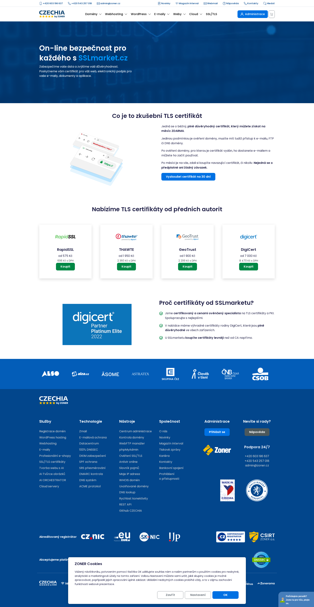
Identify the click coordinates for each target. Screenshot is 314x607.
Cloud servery (49, 486)
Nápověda (232, 3)
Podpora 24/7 (257, 447)
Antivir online (128, 462)
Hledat (270, 3)
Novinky (165, 3)
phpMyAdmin (128, 450)
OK (225, 595)
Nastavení (198, 595)
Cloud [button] (193, 14)
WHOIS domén (129, 480)
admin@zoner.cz (110, 3)
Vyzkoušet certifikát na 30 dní (188, 177)
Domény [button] (91, 14)
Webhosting (48, 443)
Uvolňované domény (134, 486)
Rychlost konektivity (133, 498)
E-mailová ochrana (93, 437)
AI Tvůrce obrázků (52, 474)
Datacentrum (89, 443)
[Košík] (272, 14)
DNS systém (87, 480)
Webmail (212, 3)
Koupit (65, 266)
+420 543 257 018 (81, 3)
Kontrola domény (131, 437)
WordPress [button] (139, 14)
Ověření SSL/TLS (130, 456)
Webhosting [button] (114, 14)
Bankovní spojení (171, 468)
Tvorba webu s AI (51, 468)
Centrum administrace (135, 431)
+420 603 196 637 (52, 3)
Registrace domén (52, 431)
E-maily (44, 450)
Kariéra (164, 456)
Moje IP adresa (129, 474)
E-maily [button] (159, 14)
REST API (125, 504)
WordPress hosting (52, 437)
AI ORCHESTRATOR (52, 480)
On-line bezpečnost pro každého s (83, 53)
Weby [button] (177, 14)
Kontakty (252, 3)
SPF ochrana (88, 462)
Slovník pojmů (129, 468)
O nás (163, 431)
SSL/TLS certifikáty (52, 462)
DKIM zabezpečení (92, 456)
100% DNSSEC (88, 450)
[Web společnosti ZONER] (217, 450)
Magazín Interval (188, 3)
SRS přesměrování (92, 468)
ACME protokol (90, 486)
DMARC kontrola (91, 474)
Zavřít (170, 595)
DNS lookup (127, 492)
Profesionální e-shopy (55, 456)
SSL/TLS (211, 14)
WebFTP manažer (132, 443)
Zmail (83, 431)
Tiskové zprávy (169, 450)
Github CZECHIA (130, 511)
